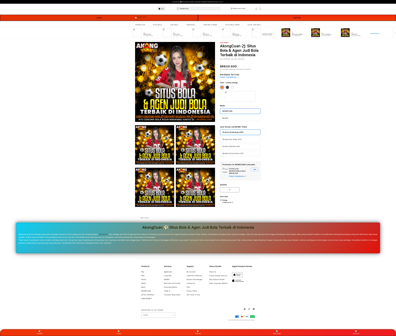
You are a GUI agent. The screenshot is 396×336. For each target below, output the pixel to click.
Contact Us (191, 283)
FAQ (188, 287)
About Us (212, 272)
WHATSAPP (277, 333)
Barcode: (234, 59)
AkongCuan (103, 234)
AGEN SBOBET (146, 298)
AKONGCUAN (140, 25)
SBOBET (225, 118)
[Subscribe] (173, 315)
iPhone (143, 279)
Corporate (167, 276)
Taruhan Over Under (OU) (232, 139)
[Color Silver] (232, 87)
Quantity (223, 185)
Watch (143, 283)
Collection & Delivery (194, 276)
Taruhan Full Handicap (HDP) (233, 132)
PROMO (39, 333)
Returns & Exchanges (194, 279)
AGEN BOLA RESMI (210, 25)
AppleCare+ (168, 272)
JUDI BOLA (174, 25)
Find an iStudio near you (218, 276)
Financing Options (170, 287)
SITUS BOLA (157, 25)
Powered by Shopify (248, 320)
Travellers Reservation (172, 295)
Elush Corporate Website (218, 283)
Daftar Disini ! (219, 2)
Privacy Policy (192, 291)
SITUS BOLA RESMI (232, 25)
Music (143, 287)
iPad (142, 276)
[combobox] (198, 8)
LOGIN (99, 18)
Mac (142, 272)
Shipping (232, 69)
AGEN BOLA (190, 25)
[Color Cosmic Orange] (222, 87)
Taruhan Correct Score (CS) (233, 153)
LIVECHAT (356, 333)
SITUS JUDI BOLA (254, 25)
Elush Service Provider (172, 283)
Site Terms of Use (193, 295)
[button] (140, 25)
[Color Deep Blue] (227, 87)
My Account (191, 272)
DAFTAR (297, 18)
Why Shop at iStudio (217, 279)
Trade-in (167, 291)
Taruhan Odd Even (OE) (231, 146)
